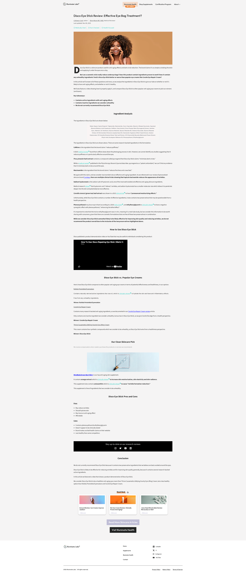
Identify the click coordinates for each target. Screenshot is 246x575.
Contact (125, 559)
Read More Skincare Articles (123, 522)
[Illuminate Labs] (71, 4)
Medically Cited (80, 28)
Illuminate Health (130, 4)
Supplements (127, 550)
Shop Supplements (146, 4)
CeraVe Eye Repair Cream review (139, 311)
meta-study (118, 205)
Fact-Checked (94, 28)
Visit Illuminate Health (123, 529)
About (176, 4)
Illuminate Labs (71, 569)
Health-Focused (108, 28)
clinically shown (147, 205)
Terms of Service (178, 569)
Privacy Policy (156, 569)
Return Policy (166, 569)
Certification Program (163, 4)
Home (125, 546)
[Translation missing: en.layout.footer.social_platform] (115, 448)
